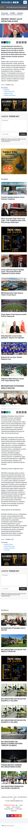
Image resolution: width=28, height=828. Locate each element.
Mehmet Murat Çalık (9, 91)
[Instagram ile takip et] (16, 815)
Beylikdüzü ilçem (8, 93)
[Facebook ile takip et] (8, 815)
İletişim (8, 807)
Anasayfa (5, 13)
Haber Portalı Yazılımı (9, 825)
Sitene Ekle (13, 810)
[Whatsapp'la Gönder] (9, 42)
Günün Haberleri (16, 807)
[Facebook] (2, 42)
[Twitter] (5, 42)
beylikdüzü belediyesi (9, 548)
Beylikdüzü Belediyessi (10, 95)
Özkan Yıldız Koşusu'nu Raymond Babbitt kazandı (15, 7)
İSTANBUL (12, 13)
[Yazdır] (17, 42)
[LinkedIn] (7, 42)
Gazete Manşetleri (9, 809)
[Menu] (25, 2)
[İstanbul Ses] (10, 2)
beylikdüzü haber (8, 544)
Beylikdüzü (20, 13)
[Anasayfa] (17, 805)
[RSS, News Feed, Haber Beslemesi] (20, 815)
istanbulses (7, 550)
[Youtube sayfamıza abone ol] (12, 815)
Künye (21, 805)
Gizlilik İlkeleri (18, 809)
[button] (20, 42)
